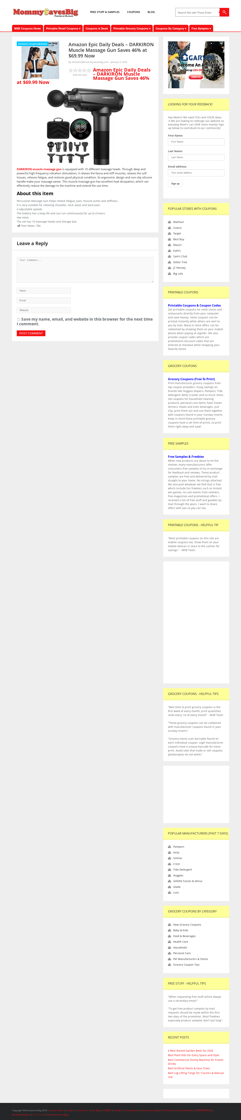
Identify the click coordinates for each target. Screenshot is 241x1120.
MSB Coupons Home (27, 28)
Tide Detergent (182, 869)
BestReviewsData (21, 1114)
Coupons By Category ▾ (171, 28)
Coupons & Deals (97, 28)
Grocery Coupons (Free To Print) (191, 379)
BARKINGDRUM (203, 1110)
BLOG (151, 12)
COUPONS (133, 12)
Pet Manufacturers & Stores (190, 959)
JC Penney (179, 268)
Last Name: (175, 151)
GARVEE (107, 1110)
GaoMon (118, 1110)
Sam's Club (180, 256)
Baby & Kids (180, 930)
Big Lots (178, 273)
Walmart (178, 222)
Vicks (176, 852)
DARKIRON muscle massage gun (39, 169)
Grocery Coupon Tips (186, 964)
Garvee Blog (61, 1114)
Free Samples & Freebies (186, 457)
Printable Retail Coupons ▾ (63, 28)
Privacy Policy (56, 1110)
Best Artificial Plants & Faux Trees (189, 1068)
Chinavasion (131, 1110)
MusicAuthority (185, 1110)
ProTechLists (168, 1110)
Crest (176, 864)
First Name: (175, 135)
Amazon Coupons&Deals (32, 43)
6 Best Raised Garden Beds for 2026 (190, 1050)
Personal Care (182, 953)
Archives (71, 1110)
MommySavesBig (150, 1110)
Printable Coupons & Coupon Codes (194, 305)
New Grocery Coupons (187, 924)
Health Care (180, 941)
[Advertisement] (196, 622)
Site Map (96, 1110)
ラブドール (38, 1114)
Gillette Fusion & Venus (187, 881)
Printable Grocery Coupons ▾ (131, 28)
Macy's (177, 245)
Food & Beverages (184, 936)
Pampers (178, 846)
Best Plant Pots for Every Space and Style (193, 1055)
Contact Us (83, 1110)
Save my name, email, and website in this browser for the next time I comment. (85, 321)
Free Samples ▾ (201, 28)
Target (177, 233)
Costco (177, 228)
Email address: (177, 166)
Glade (177, 887)
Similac (177, 858)
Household (180, 947)
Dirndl (50, 1114)
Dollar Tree (180, 262)
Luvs (176, 892)
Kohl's (177, 250)
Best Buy (178, 239)
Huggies (178, 875)
